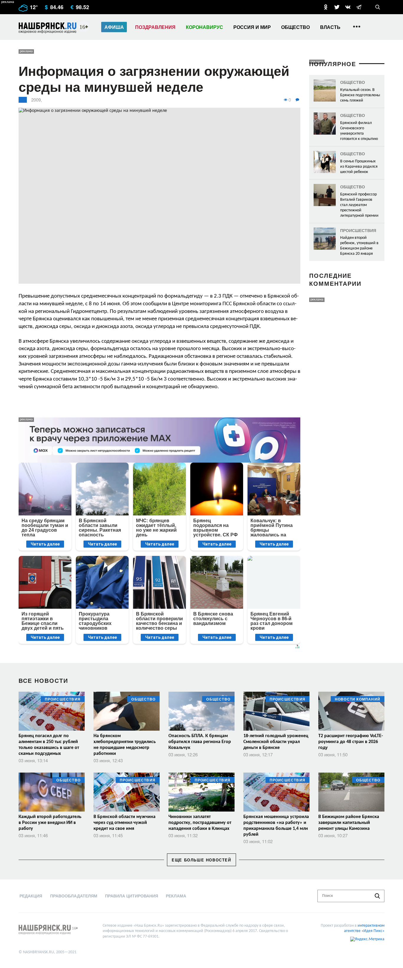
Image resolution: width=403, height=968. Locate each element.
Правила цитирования (131, 896)
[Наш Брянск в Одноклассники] (325, 7)
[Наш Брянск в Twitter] (337, 7)
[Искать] (377, 896)
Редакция (30, 896)
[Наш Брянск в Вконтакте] (347, 7)
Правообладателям (73, 896)
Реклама (176, 896)
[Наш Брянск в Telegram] (358, 7)
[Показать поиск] (377, 7)
